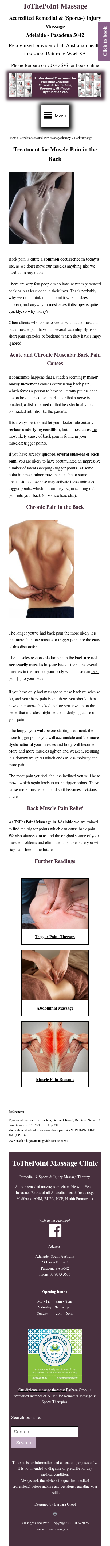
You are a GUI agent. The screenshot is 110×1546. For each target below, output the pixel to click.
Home (12, 137)
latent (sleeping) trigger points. (52, 468)
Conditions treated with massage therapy (45, 137)
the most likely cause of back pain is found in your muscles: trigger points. (53, 436)
